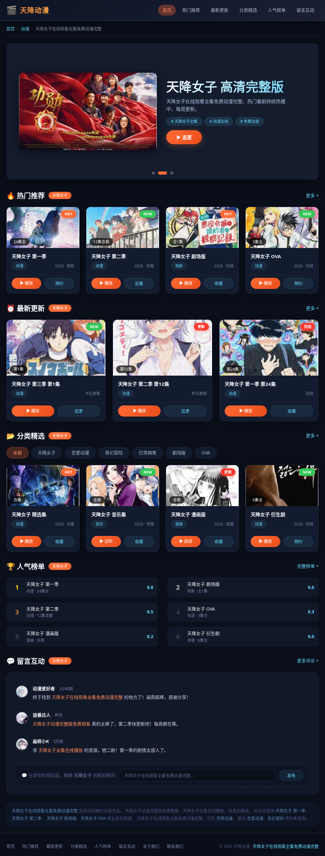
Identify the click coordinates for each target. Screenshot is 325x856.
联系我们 (175, 846)
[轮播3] (171, 173)
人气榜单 (277, 10)
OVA (206, 453)
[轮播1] (153, 173)
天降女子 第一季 (290, 810)
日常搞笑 (147, 453)
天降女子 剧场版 (61, 818)
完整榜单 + (308, 566)
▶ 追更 (184, 137)
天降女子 (47, 453)
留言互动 (305, 10)
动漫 (25, 28)
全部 (17, 453)
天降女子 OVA (93, 818)
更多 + (312, 195)
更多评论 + (308, 661)
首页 (166, 10)
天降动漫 (224, 818)
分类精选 (248, 10)
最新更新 (220, 10)
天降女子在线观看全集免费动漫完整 (45, 810)
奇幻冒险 (114, 453)
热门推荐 (191, 10)
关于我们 (151, 846)
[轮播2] (162, 173)
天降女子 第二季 (27, 818)
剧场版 (179, 453)
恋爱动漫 (80, 453)
